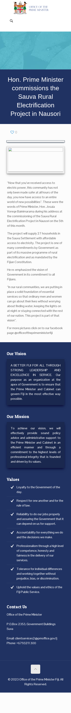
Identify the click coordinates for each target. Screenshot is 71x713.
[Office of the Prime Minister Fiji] (32, 6)
